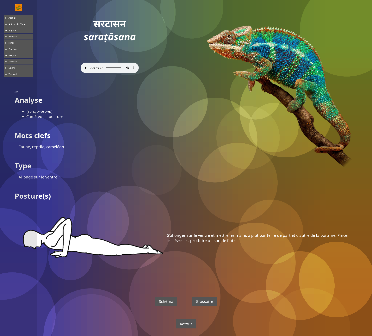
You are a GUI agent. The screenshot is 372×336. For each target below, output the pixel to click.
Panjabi (13, 55)
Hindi (11, 42)
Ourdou (13, 49)
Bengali (13, 36)
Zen (16, 91)
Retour (186, 324)
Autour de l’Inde (17, 24)
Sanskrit (13, 61)
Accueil (12, 17)
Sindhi (12, 67)
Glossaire (204, 301)
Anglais (12, 30)
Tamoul (13, 74)
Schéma (166, 301)
